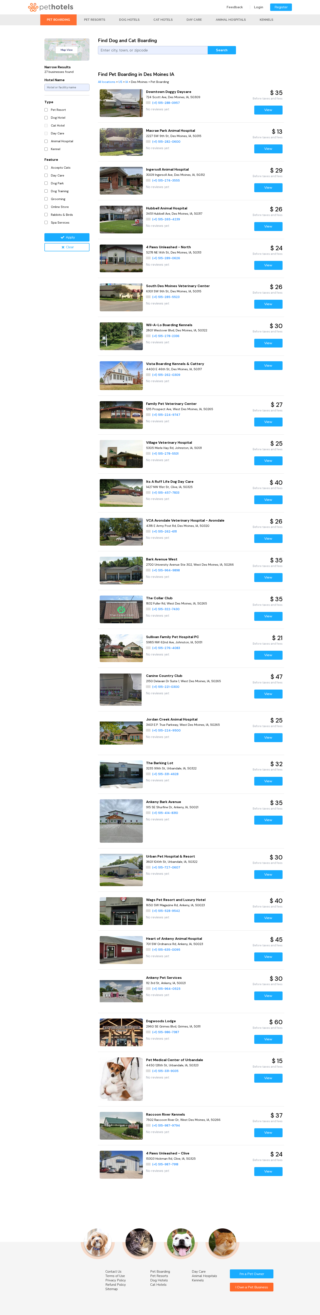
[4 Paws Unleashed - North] (121, 258)
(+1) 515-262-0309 (166, 375)
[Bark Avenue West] (121, 570)
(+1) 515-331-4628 (165, 774)
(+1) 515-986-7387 (165, 1032)
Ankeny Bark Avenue (163, 802)
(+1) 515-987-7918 (165, 1164)
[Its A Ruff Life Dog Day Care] (121, 493)
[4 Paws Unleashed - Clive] (121, 1164)
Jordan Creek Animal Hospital (171, 719)
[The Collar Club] (121, 609)
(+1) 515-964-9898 (166, 570)
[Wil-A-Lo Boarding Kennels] (121, 336)
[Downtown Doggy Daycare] (121, 103)
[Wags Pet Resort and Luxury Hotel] (121, 911)
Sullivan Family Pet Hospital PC (172, 637)
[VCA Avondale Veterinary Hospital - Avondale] (121, 532)
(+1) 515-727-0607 (166, 867)
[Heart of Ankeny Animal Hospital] (121, 950)
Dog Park (57, 183)
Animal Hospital (62, 141)
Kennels (266, 20)
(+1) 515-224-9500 (166, 730)
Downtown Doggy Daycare (168, 91)
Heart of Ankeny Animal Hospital (174, 938)
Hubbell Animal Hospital (166, 208)
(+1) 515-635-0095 (166, 950)
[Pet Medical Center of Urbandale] (121, 1079)
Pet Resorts (94, 20)
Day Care (194, 20)
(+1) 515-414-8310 (165, 813)
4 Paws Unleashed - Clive (167, 1153)
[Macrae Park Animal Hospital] (121, 142)
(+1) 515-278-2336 (165, 336)
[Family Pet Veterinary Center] (121, 415)
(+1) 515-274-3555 (166, 180)
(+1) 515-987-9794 (166, 1125)
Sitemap (111, 1289)
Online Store (60, 207)
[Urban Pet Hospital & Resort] (121, 870)
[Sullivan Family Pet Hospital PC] (121, 648)
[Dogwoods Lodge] (121, 1032)
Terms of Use (115, 1276)
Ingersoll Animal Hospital (167, 169)
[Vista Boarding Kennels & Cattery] (121, 375)
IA (126, 82)
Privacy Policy (115, 1280)
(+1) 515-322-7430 (166, 609)
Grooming (58, 199)
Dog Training (60, 191)
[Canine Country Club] (121, 689)
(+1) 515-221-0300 (165, 687)
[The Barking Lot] (121, 774)
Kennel (55, 149)
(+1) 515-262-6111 (164, 531)
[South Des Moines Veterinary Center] (121, 297)
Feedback (235, 7)
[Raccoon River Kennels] (121, 1126)
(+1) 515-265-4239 (166, 219)
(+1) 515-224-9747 (166, 415)
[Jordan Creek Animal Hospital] (121, 733)
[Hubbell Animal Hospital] (121, 219)
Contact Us (113, 1271)
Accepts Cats (61, 168)
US (120, 82)
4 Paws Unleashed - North (168, 247)
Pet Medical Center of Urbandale (174, 1060)
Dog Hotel (58, 118)
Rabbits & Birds (62, 215)
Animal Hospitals (231, 20)
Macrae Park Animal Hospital (170, 130)
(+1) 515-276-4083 (166, 648)
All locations (106, 82)
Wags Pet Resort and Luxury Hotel (175, 899)
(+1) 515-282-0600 (166, 142)
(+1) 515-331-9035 (165, 1071)
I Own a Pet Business (251, 1287)
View (268, 110)
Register (281, 7)
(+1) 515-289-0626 (166, 258)
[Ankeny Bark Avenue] (121, 821)
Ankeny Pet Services (164, 977)
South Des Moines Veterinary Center (178, 286)
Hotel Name (54, 80)
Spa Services (60, 222)
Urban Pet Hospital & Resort (170, 856)
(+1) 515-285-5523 (166, 297)
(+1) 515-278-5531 (165, 453)
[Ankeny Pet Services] (121, 991)
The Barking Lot (159, 763)
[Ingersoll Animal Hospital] (121, 181)
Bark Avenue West (161, 559)
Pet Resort (58, 110)
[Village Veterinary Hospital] (121, 454)
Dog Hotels (129, 20)
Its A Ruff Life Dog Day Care (170, 481)
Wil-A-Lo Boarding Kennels (169, 325)
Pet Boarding (58, 20)
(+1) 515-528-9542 (166, 911)
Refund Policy (115, 1284)
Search (221, 50)
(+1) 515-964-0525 (166, 989)
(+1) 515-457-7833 (165, 493)
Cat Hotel (58, 125)
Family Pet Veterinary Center (171, 403)
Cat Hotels (163, 20)
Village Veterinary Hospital (169, 442)
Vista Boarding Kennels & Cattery (175, 363)
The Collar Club (159, 598)
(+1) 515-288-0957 (166, 103)
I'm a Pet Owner (251, 1274)
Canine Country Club (164, 675)
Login (258, 7)
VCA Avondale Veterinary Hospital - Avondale (185, 520)
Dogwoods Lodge (161, 1021)
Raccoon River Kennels (165, 1114)
